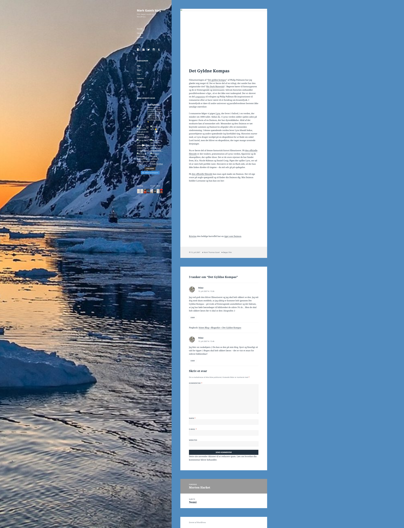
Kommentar (195, 383)
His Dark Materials (215, 86)
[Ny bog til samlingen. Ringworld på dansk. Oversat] (143, 159)
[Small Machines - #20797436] (141, 191)
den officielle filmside (202, 174)
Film (138, 74)
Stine (200, 287)
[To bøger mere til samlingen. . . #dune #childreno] (156, 159)
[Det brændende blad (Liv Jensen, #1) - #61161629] (154, 191)
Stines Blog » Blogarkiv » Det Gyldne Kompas (220, 327)
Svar (193, 317)
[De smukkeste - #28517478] (158, 191)
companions (200, 97)
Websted (193, 440)
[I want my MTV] (156, 132)
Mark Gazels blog (149, 10)
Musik (139, 82)
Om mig (140, 33)
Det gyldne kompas (217, 80)
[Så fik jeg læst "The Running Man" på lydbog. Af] (156, 145)
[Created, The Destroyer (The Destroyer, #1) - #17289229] (145, 191)
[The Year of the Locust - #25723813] (138, 191)
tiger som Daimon (232, 236)
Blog (138, 66)
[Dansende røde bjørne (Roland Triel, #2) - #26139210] (161, 191)
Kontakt (140, 37)
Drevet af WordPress (197, 522)
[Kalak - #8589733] (151, 191)
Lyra (218, 113)
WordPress (141, 87)
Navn (192, 418)
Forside (140, 29)
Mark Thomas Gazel (212, 252)
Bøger (139, 70)
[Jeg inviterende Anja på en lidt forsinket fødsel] (143, 132)
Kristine (193, 236)
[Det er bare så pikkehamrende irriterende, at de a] (143, 145)
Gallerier (140, 78)
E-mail (193, 429)
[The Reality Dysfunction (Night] (148, 191)
